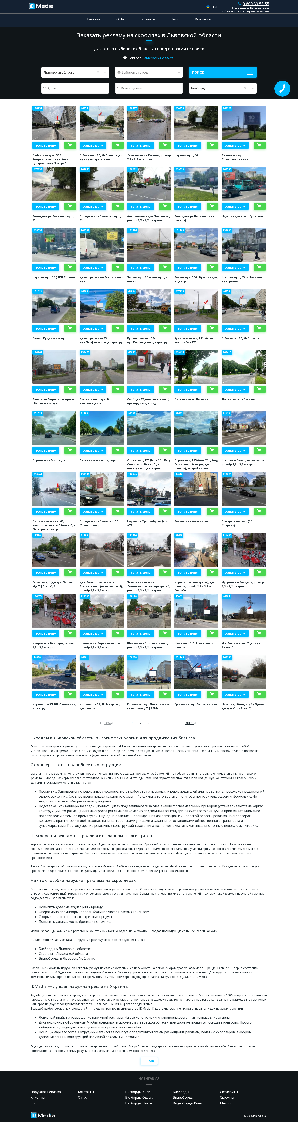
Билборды (181, 1092)
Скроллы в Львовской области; (63, 953)
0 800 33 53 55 (253, 3)
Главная (93, 19)
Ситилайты (229, 1092)
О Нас (120, 19)
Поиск (198, 72)
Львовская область (160, 58)
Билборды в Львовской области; (65, 948)
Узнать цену (46, 145)
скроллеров (111, 746)
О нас (82, 1097)
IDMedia (145, 1008)
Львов (149, 1061)
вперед (190, 723)
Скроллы (227, 1097)
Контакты (203, 19)
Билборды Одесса (139, 1097)
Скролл (135, 58)
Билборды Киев (137, 1092)
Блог (175, 19)
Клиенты (148, 19)
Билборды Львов (139, 1103)
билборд (49, 778)
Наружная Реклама (46, 1092)
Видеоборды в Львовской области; (67, 958)
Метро (225, 1103)
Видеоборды (183, 1097)
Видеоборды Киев (187, 1103)
